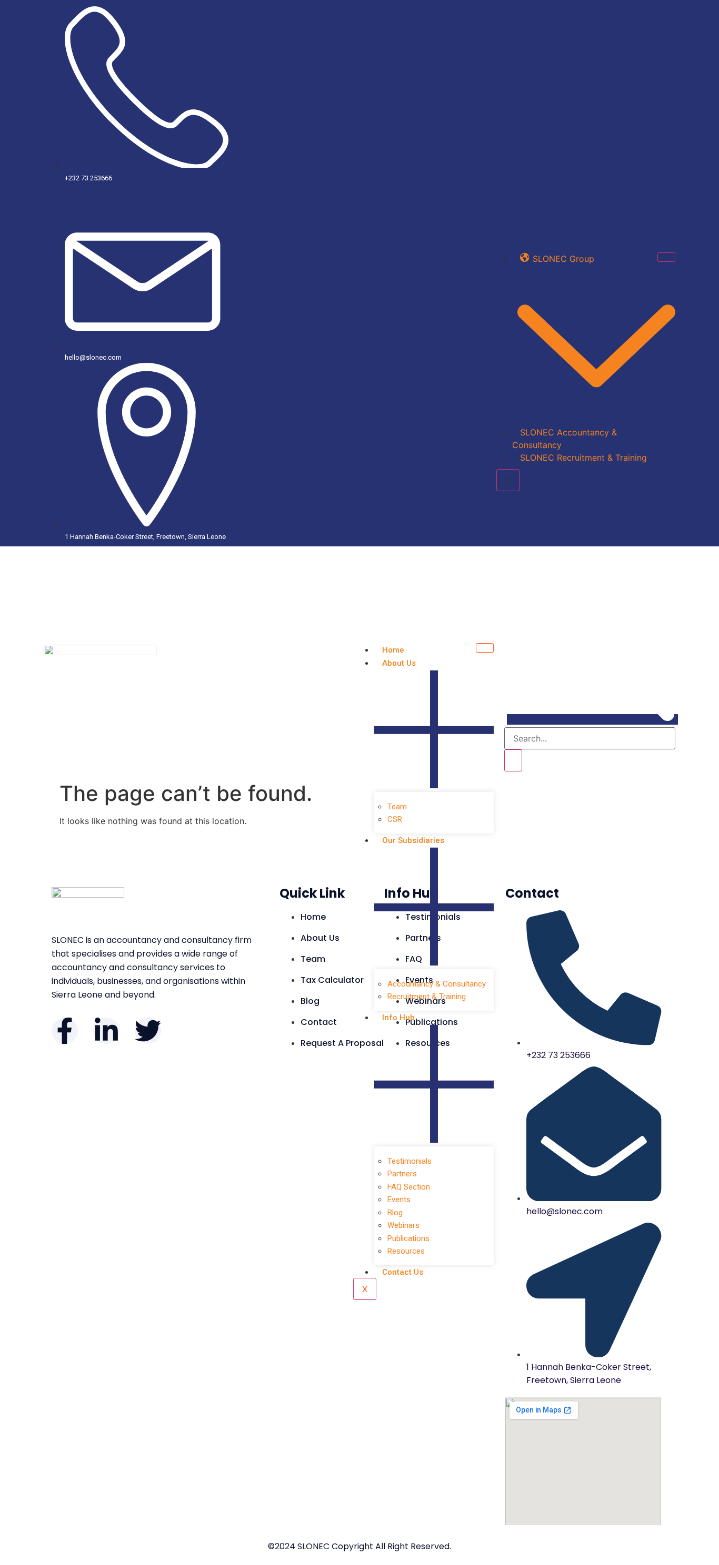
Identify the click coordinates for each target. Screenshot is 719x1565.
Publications (408, 1238)
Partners (402, 1173)
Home (393, 650)
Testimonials (409, 1161)
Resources (406, 1251)
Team (397, 806)
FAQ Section (408, 1187)
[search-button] (513, 760)
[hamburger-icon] (666, 257)
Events (399, 1199)
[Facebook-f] (65, 1031)
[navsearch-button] (592, 719)
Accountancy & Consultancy (436, 984)
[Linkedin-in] (106, 1031)
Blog (395, 1212)
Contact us (402, 1272)
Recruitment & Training (426, 996)
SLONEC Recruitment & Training (583, 457)
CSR (394, 819)
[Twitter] (148, 1031)
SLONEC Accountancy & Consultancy (564, 438)
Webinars (403, 1225)
